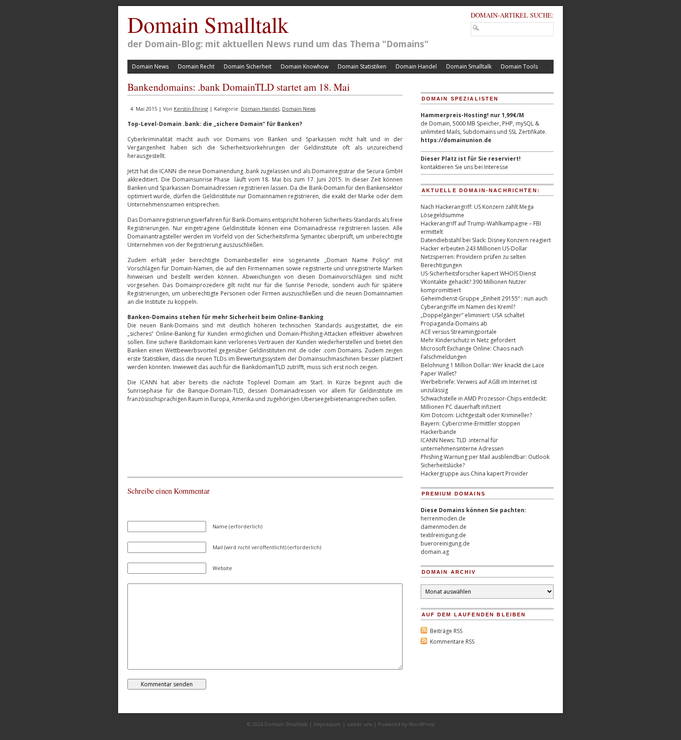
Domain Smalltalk (208, 24)
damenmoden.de (444, 527)
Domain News (150, 66)
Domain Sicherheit (247, 66)
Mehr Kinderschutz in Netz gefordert (468, 340)
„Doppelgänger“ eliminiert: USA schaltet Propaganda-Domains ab (472, 319)
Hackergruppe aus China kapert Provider (474, 473)
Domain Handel (416, 66)
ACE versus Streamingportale (459, 332)
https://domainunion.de (456, 140)
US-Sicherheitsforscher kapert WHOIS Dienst (478, 273)
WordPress (422, 724)
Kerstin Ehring (191, 108)
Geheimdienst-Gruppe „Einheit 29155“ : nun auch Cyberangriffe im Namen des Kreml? (484, 303)
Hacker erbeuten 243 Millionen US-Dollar (474, 248)
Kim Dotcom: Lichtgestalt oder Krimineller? (476, 415)
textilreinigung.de (443, 535)
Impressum (327, 724)
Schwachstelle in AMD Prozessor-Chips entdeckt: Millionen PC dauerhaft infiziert (484, 403)
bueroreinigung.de (445, 543)
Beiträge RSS (446, 631)
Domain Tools (519, 66)
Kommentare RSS (452, 642)
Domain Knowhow (304, 66)
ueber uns (359, 724)
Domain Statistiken (362, 66)
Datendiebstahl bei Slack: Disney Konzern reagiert (486, 240)
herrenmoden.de (443, 518)
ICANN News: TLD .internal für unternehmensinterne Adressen (462, 444)
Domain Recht (196, 66)
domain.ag (435, 552)
